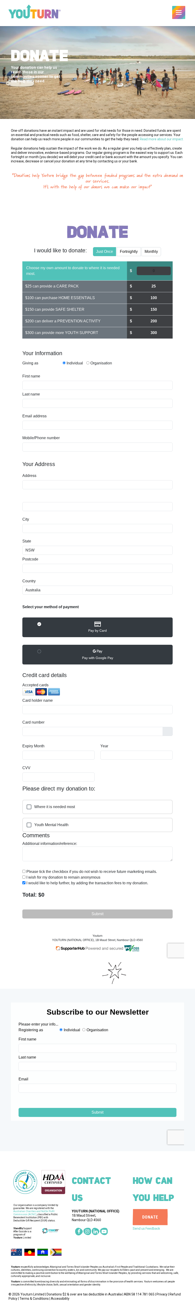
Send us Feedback (146, 1228)
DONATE (150, 1217)
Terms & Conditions (34, 1298)
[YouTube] (104, 1231)
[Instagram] (87, 1231)
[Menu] (178, 12)
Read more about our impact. (162, 139)
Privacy (161, 1294)
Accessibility (60, 1298)
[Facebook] (79, 1231)
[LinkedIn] (95, 1231)
